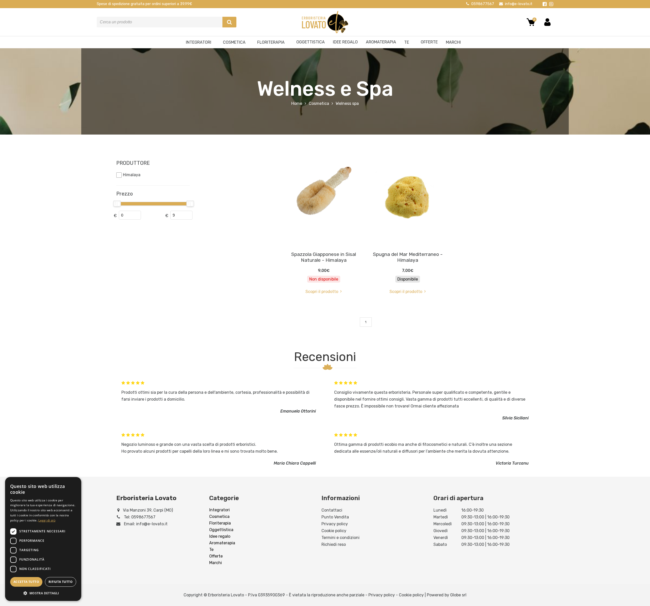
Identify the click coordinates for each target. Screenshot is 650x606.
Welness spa (347, 103)
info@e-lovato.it (518, 4)
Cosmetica (319, 103)
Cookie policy (333, 530)
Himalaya (131, 174)
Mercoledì (442, 523)
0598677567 (482, 4)
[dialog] (43, 539)
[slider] (117, 204)
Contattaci (331, 510)
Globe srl (458, 595)
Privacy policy (334, 523)
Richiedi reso (333, 544)
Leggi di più (46, 520)
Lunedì (440, 510)
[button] (43, 593)
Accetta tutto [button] (26, 582)
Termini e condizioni (340, 537)
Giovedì (440, 530)
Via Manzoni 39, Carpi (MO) (148, 510)
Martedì (440, 517)
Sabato (440, 544)
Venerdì (440, 537)
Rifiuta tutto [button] (60, 582)
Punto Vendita (335, 517)
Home (296, 103)
